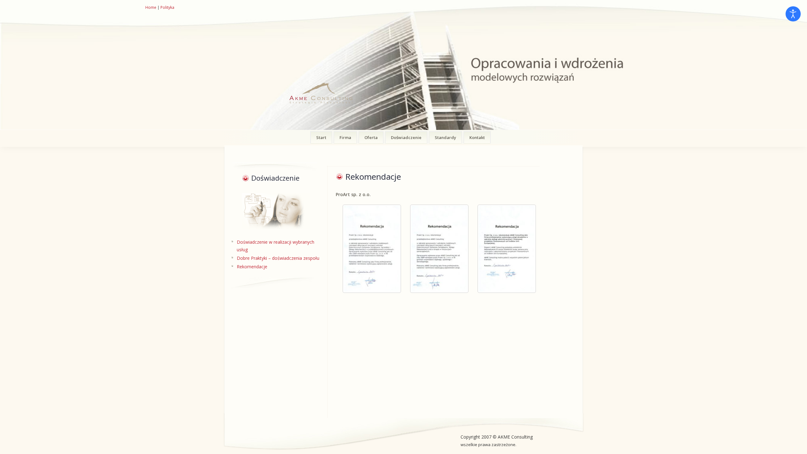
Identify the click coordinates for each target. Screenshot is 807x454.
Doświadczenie (406, 137)
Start (321, 137)
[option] (403, 65)
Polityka (167, 7)
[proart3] (504, 249)
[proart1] (369, 249)
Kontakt (477, 137)
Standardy (445, 137)
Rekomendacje (252, 267)
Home (150, 7)
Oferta (371, 137)
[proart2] (436, 249)
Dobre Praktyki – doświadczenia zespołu (278, 258)
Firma (345, 137)
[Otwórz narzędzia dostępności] (793, 13)
